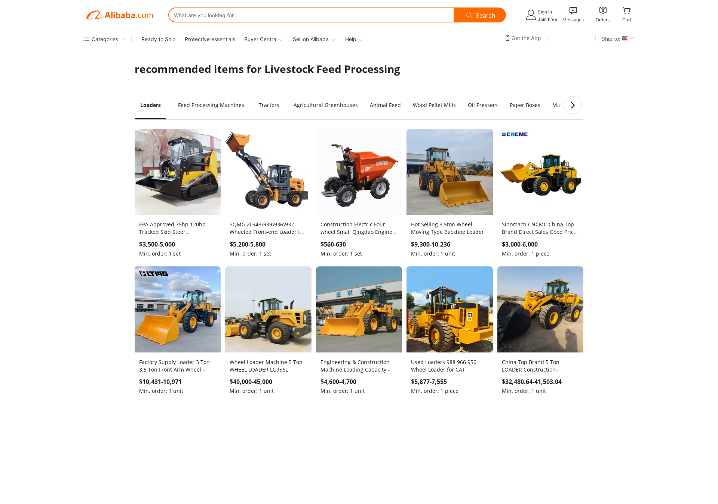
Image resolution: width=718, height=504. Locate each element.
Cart (626, 19)
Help (350, 39)
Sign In (545, 12)
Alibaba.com (119, 15)
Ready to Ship (158, 39)
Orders (603, 19)
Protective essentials (210, 39)
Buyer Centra (260, 39)
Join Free (547, 19)
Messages (573, 19)
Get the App (526, 38)
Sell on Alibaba (311, 39)
